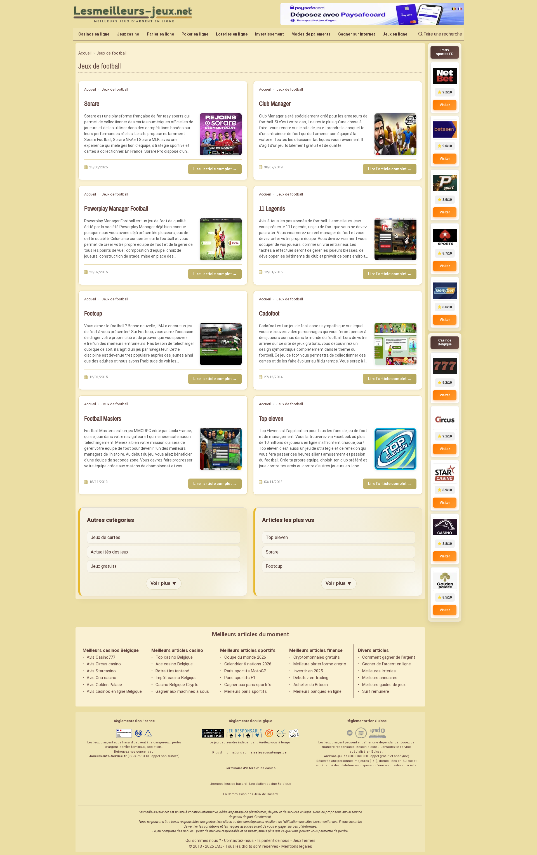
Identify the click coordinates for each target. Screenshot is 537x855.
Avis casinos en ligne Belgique (114, 691)
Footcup (93, 313)
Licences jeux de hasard (228, 784)
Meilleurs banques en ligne (317, 691)
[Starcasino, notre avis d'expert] (444, 473)
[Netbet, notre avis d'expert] (444, 76)
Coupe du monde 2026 (245, 657)
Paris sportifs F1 (239, 677)
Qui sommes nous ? (203, 840)
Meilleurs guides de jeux (384, 684)
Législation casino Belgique (270, 784)
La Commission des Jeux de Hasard (250, 794)
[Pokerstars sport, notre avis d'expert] (444, 237)
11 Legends (272, 208)
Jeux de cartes (105, 537)
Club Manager (275, 104)
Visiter (445, 105)
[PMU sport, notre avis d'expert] (444, 183)
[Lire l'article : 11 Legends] (395, 239)
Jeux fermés (304, 840)
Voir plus (163, 583)
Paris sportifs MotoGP (245, 670)
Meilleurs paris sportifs (245, 691)
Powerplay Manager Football (116, 208)
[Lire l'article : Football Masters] (221, 449)
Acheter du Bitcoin (310, 684)
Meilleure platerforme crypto (319, 663)
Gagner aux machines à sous (182, 691)
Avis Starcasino (101, 670)
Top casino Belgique (174, 657)
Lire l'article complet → (215, 169)
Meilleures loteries (379, 670)
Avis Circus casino (104, 663)
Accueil (90, 89)
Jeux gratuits (104, 566)
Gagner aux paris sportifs (247, 684)
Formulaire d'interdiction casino (250, 768)
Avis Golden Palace (104, 684)
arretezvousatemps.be (268, 752)
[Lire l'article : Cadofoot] (395, 344)
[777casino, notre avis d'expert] (444, 366)
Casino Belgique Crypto (177, 684)
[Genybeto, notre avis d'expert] (444, 291)
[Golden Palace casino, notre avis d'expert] (444, 581)
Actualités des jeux (109, 552)
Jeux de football (115, 89)
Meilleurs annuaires (379, 677)
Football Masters (102, 418)
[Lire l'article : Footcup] (221, 344)
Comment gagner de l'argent (388, 657)
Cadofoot (269, 313)
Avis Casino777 (101, 657)
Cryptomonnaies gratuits (316, 657)
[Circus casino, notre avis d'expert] (444, 420)
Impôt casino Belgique (176, 677)
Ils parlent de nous (273, 840)
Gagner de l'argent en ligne (386, 663)
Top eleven (271, 418)
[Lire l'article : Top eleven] (395, 449)
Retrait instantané (172, 670)
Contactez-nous (239, 840)
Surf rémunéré (375, 691)
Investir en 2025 (308, 670)
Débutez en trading (310, 677)
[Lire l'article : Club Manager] (395, 134)
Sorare (91, 104)
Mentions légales (296, 846)
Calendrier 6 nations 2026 (247, 663)
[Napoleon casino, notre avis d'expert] (444, 527)
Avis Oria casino (101, 677)
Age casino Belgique (174, 663)
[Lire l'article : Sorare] (221, 134)
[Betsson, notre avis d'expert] (444, 129)
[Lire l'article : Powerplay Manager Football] (221, 239)
